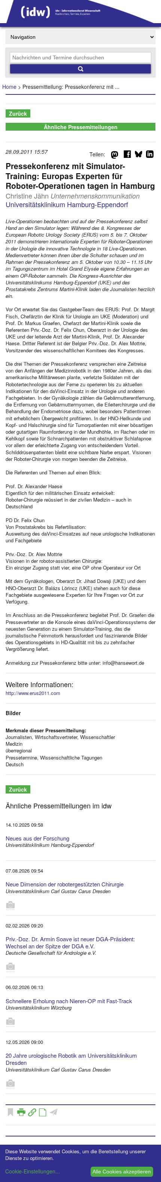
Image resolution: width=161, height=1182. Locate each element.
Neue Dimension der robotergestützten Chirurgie (65, 884)
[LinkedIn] (150, 155)
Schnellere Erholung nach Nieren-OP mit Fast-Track (69, 1001)
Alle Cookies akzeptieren (121, 1172)
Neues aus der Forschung (37, 838)
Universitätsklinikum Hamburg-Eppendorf (67, 204)
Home (9, 86)
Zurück (18, 113)
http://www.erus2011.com (33, 692)
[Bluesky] (138, 155)
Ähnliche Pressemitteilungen (81, 127)
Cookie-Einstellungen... (32, 1171)
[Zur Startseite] (80, 20)
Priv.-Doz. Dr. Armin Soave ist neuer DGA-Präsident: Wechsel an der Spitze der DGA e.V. (70, 942)
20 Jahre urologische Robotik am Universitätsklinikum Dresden (71, 1058)
